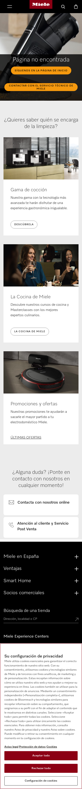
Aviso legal (11, 746)
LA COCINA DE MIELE (29, 331)
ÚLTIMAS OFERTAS (25, 437)
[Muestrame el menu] (9, 7)
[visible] (42, 503)
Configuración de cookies (41, 780)
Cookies (51, 746)
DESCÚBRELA (24, 224)
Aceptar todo (41, 755)
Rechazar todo (41, 768)
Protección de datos (32, 746)
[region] (41, 716)
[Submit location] (77, 620)
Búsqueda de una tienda (26, 610)
